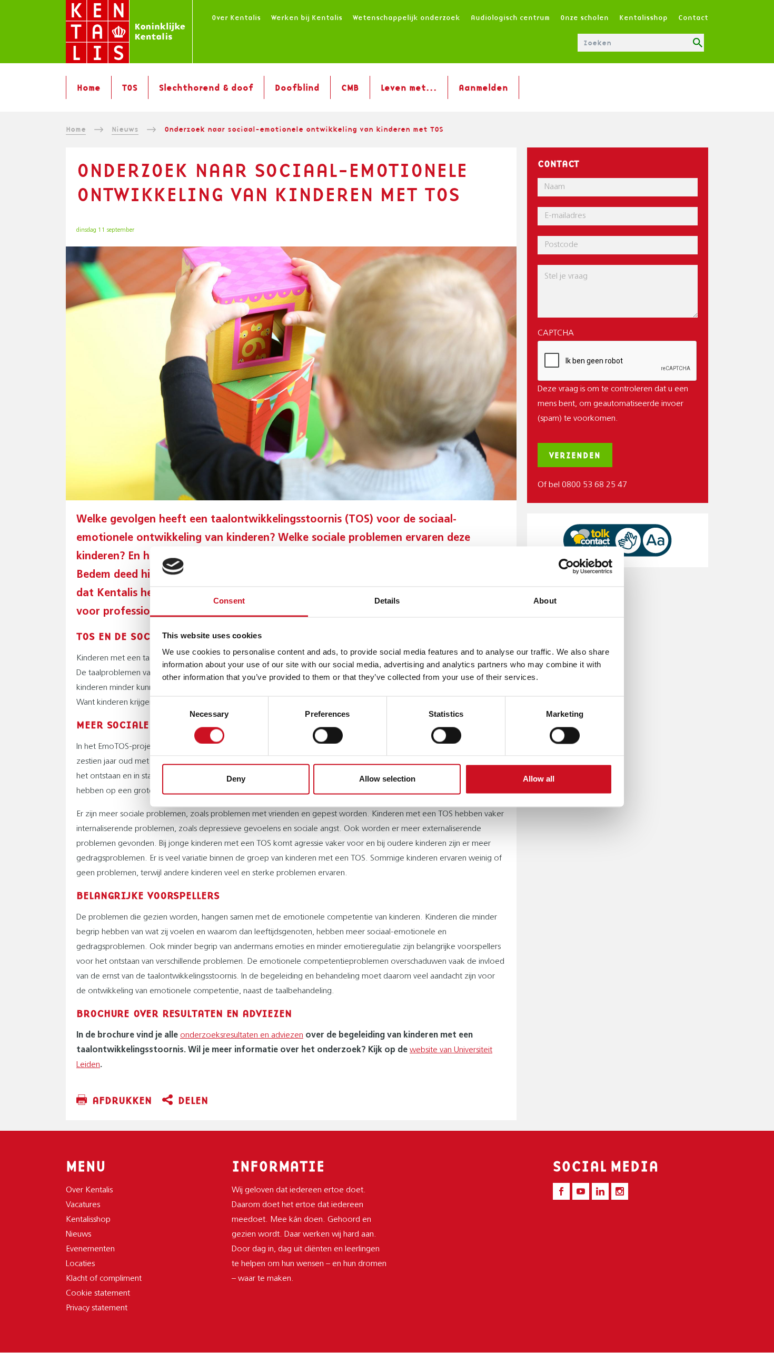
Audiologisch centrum (510, 17)
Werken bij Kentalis (306, 17)
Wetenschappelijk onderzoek (406, 17)
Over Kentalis (236, 17)
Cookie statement (98, 1293)
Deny (235, 779)
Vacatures (83, 1205)
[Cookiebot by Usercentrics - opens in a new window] (566, 566)
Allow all (538, 779)
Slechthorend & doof (206, 87)
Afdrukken (122, 1100)
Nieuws (125, 129)
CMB (350, 87)
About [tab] (545, 601)
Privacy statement (96, 1308)
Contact (693, 17)
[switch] (328, 735)
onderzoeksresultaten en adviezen (241, 1035)
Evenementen (90, 1249)
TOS (129, 87)
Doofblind (297, 87)
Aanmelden (483, 87)
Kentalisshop (643, 17)
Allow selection (387, 779)
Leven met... (409, 87)
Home (89, 87)
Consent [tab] (229, 601)
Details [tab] (387, 601)
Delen (193, 1100)
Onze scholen (584, 17)
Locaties (80, 1264)
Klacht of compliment (104, 1279)
